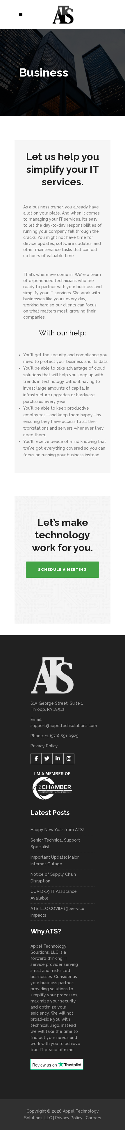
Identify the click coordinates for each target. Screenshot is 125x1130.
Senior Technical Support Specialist (55, 843)
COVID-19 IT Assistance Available (54, 894)
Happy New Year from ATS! (57, 829)
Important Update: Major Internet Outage (55, 860)
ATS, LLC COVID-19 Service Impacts (57, 912)
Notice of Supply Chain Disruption (53, 877)
